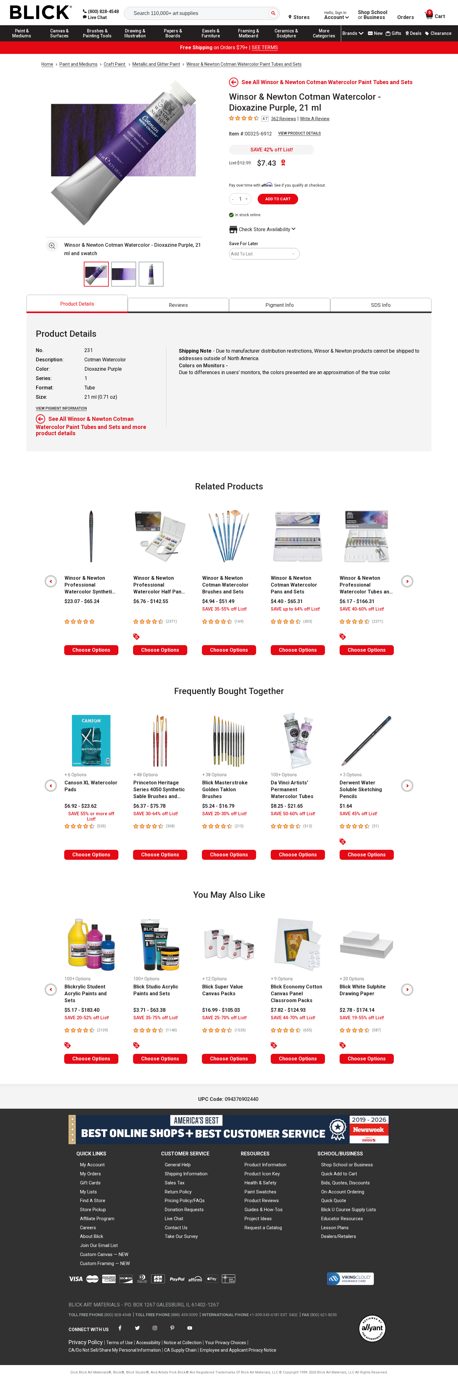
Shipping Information (186, 1174)
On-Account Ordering (342, 1192)
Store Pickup (93, 1209)
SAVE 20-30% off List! (224, 813)
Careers (88, 1227)
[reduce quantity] (234, 199)
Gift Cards (90, 1183)
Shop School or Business (347, 1165)
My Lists (88, 1192)
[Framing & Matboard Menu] (248, 41)
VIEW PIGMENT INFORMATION (61, 408)
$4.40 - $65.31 (287, 601)
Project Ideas (258, 1218)
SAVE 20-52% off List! (86, 1018)
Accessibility (148, 1342)
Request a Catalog (263, 1227)
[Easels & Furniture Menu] (211, 41)
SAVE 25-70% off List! (224, 1018)
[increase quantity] (247, 199)
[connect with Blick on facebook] (120, 1332)
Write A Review (315, 118)
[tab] (77, 304)
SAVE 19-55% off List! (362, 1018)
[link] (95, 17)
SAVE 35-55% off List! (224, 609)
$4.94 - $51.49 (218, 601)
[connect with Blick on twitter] (137, 1332)
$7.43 (266, 163)
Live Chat (174, 1218)
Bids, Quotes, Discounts (345, 1183)
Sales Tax (174, 1183)
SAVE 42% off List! (271, 150)
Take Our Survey (181, 1236)
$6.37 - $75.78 (149, 806)
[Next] (407, 581)
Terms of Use (119, 1342)
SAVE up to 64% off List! (295, 609)
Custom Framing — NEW (105, 1263)
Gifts (396, 33)
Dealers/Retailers (338, 1236)
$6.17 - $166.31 (357, 601)
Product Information (265, 1165)
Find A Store (92, 1200)
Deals (416, 33)
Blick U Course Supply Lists (348, 1209)
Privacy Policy (86, 1342)
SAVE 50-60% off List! (293, 813)
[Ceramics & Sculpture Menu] (286, 41)
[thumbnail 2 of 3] (123, 274)
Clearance (441, 33)
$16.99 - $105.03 (221, 1010)
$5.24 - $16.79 (218, 806)
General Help (178, 1165)
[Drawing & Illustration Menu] (135, 41)
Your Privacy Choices (225, 1342)
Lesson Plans (335, 1227)
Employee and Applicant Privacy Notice (238, 1350)
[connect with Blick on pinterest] (172, 1332)
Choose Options (91, 650)
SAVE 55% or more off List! (91, 816)
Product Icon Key (262, 1174)
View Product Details (299, 133)
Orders (405, 17)
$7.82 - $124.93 (288, 1010)
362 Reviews (283, 118)
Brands (349, 33)
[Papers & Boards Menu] (173, 41)
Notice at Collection (183, 1342)
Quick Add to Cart (339, 1174)
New (378, 33)
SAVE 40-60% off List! (362, 609)
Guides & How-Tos (264, 1209)
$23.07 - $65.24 (81, 601)
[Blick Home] (41, 12)
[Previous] (51, 581)
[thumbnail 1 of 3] (96, 274)
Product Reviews (262, 1200)
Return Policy (178, 1192)
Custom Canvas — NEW (104, 1254)
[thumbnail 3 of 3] (151, 274)
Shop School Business (372, 15)
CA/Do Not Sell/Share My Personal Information (115, 1350)
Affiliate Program (97, 1218)
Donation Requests (184, 1209)
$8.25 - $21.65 (287, 806)
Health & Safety (260, 1183)
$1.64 (346, 806)
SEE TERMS (265, 47)
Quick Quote (333, 1200)
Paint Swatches (260, 1192)
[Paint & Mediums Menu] (21, 41)
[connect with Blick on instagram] (155, 1332)
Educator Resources (342, 1218)
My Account (92, 1165)
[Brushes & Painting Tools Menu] (97, 41)
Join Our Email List (99, 1245)
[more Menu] (324, 41)
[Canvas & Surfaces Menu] (59, 41)
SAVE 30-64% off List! (155, 813)
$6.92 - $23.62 (80, 806)
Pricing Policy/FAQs (185, 1200)
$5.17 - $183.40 (81, 1010)
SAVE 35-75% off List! (155, 1018)
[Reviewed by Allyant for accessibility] (372, 1329)
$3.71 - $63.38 (149, 1010)
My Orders (90, 1174)
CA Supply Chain (180, 1350)
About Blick (91, 1236)
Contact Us (176, 1227)
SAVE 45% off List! (358, 813)
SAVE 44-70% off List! (293, 1018)
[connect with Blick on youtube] (190, 1332)
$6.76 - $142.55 (150, 601)
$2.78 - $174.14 (357, 1010)
